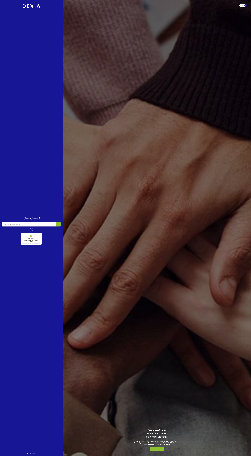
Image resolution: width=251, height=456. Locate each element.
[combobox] (30, 225)
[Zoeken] (58, 224)
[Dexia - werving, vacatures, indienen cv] (31, 6)
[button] (31, 239)
